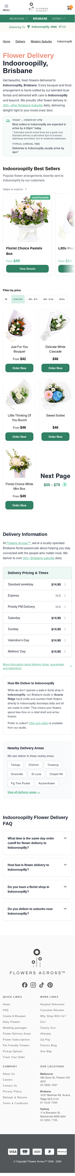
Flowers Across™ (19, 543)
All (6, 299)
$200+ (62, 299)
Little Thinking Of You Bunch (19, 417)
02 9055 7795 (49, 1120)
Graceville (17, 774)
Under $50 (18, 299)
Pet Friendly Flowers (16, 1045)
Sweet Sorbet (55, 415)
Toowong (53, 765)
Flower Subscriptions (16, 1039)
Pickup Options (13, 1051)
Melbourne (17, 18)
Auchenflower (47, 783)
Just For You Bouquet (19, 349)
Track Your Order (14, 1057)
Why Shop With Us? (53, 1016)
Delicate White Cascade (55, 349)
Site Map (46, 1051)
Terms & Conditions (15, 1103)
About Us (9, 1073)
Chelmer (34, 765)
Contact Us (10, 1085)
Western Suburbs (41, 41)
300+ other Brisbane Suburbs (23, 105)
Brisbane (40, 18)
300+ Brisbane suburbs (38, 558)
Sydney (57, 18)
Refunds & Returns (15, 1097)
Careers (8, 1079)
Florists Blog (48, 1045)
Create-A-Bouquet (14, 1016)
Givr (43, 1021)
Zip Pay (45, 1039)
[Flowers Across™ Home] (38, 7)
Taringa (15, 765)
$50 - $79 (33, 299)
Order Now (19, 368)
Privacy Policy (12, 1091)
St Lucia (36, 774)
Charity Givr (48, 1027)
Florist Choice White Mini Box (19, 486)
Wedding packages (15, 1027)
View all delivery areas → (23, 792)
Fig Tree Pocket (20, 783)
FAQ (5, 1010)
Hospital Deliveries (52, 1004)
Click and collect (39, 723)
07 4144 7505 (49, 1102)
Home (6, 41)
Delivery (20, 41)
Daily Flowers (11, 1021)
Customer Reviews (52, 1010)
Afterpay (45, 1033)
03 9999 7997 (49, 1085)
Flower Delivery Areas (17, 1033)
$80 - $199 (48, 299)
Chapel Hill (56, 774)
